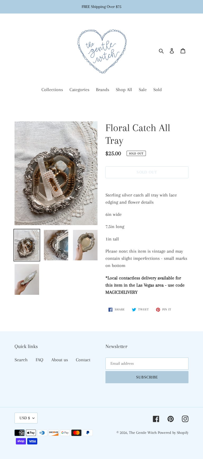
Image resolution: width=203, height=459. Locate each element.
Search (21, 359)
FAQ (39, 359)
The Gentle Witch (143, 432)
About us (59, 359)
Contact (83, 359)
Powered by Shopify (173, 432)
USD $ (25, 418)
